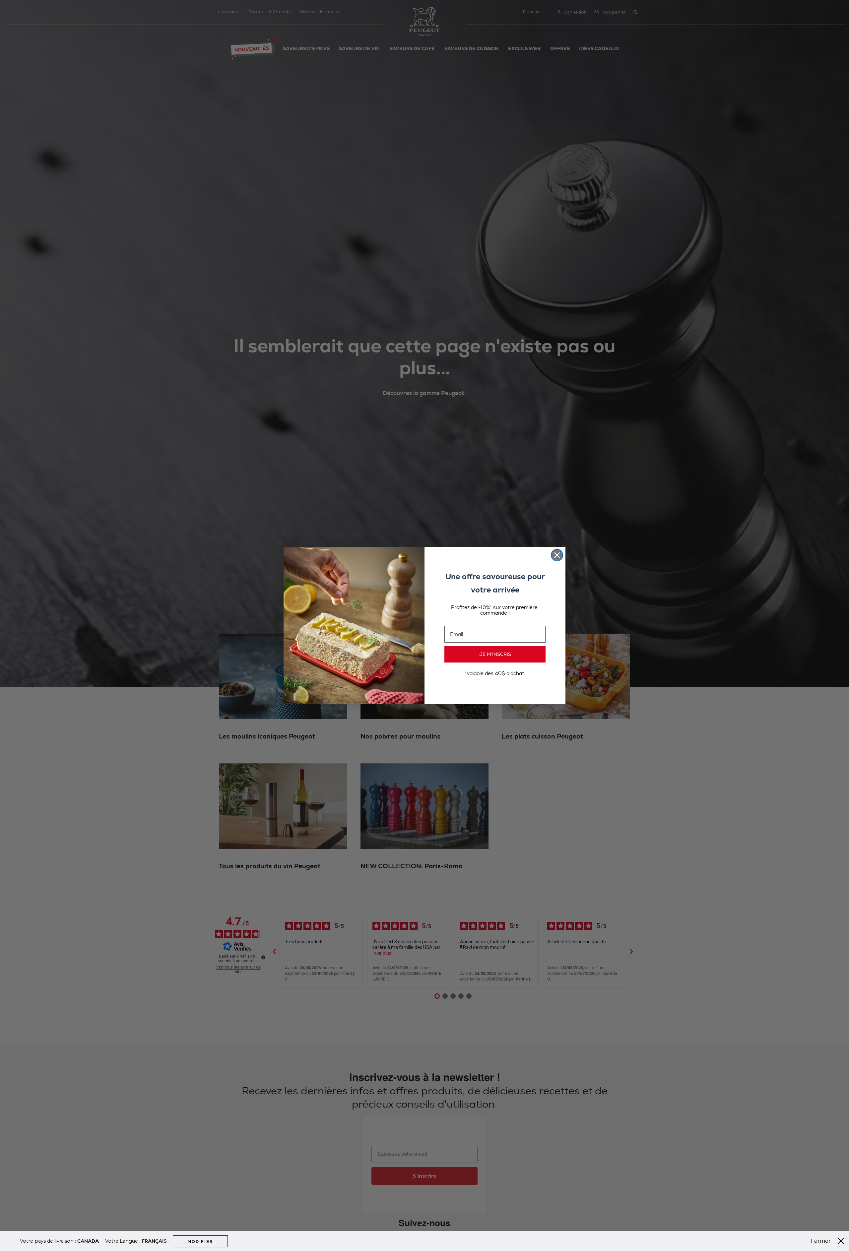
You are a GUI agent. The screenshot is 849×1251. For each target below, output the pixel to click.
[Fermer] (841, 1241)
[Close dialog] (557, 555)
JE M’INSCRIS (495, 654)
